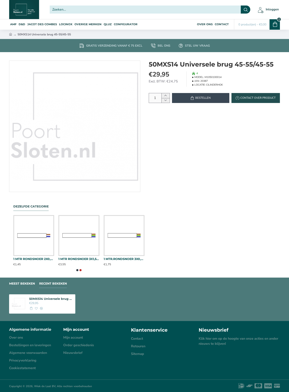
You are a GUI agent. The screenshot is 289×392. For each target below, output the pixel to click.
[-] (165, 100)
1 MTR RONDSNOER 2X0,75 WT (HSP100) (33, 259)
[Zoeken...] (245, 10)
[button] (200, 98)
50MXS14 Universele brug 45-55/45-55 (51, 299)
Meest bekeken (22, 283)
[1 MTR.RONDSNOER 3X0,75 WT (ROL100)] (124, 235)
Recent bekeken (53, 283)
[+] (165, 95)
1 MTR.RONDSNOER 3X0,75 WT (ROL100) (124, 259)
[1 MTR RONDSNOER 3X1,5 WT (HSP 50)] (78, 235)
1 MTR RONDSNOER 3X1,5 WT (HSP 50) (78, 259)
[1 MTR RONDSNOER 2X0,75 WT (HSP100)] (33, 235)
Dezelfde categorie (31, 206)
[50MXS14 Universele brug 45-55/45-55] (18, 304)
